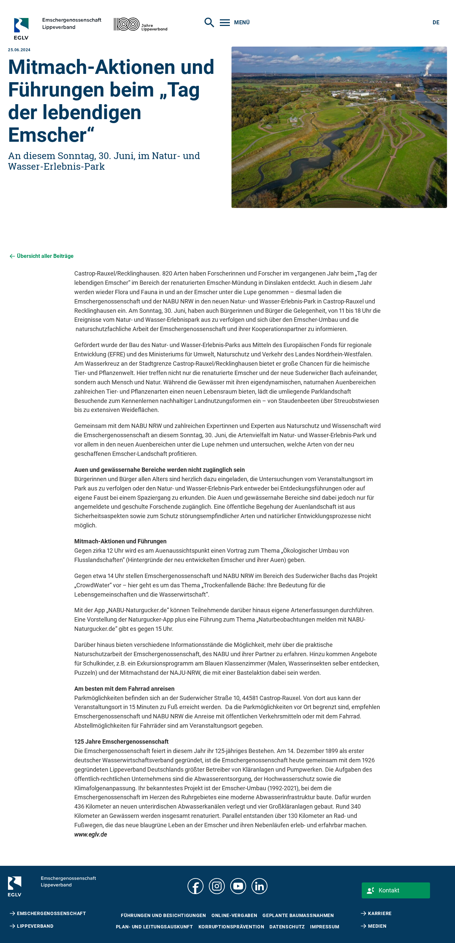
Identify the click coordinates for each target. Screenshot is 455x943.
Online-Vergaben (234, 915)
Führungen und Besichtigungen (163, 915)
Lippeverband (35, 926)
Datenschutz (287, 926)
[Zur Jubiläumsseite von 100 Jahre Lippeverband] (140, 24)
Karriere (380, 913)
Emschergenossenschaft (51, 913)
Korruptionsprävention (231, 926)
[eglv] (68, 28)
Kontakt (389, 890)
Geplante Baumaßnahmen (298, 915)
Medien (377, 926)
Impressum (324, 926)
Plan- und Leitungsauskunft (154, 926)
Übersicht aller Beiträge (45, 256)
